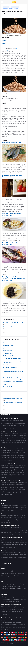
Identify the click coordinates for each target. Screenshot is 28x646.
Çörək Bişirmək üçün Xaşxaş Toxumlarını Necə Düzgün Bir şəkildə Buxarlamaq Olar (13, 278)
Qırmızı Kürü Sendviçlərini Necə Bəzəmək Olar (13, 322)
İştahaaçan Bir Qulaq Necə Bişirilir (8, 447)
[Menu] (2, 2)
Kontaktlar (8, 643)
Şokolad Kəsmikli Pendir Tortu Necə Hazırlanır (11, 480)
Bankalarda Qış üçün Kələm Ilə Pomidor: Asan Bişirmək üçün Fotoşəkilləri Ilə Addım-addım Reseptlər (13, 383)
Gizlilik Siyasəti (14, 643)
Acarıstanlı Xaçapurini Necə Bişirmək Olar (12, 398)
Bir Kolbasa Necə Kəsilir (8, 326)
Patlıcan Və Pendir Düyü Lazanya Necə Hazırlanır (12, 537)
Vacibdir (4, 40)
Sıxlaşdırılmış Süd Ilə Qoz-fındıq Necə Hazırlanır (11, 604)
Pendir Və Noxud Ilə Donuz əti (9, 355)
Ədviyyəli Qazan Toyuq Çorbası (10, 342)
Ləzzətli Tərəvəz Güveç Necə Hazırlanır (9, 463)
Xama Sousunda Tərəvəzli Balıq (10, 367)
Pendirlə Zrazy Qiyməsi (8, 353)
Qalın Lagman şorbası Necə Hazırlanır (9, 418)
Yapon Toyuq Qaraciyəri (8, 345)
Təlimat (4, 43)
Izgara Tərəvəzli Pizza (8, 350)
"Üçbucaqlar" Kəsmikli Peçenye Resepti (10, 525)
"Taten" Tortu (4, 513)
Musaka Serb (4, 503)
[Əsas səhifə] (14, 1)
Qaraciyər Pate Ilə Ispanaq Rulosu (8, 550)
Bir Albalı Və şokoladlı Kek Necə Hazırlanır (10, 431)
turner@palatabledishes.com (10, 50)
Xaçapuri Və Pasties (7, 364)
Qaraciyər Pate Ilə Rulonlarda (9, 348)
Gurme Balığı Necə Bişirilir (9, 407)
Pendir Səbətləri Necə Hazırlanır (10, 330)
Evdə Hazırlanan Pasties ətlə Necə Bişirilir (12, 358)
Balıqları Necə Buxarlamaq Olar (11, 142)
